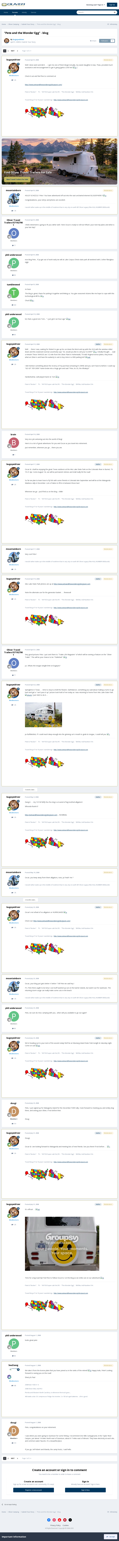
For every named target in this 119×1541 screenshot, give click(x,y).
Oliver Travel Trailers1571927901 (13, 222)
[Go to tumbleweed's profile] (14, 293)
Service (33, 12)
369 (14, 305)
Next (13, 51)
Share (93, 41)
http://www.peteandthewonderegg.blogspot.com (71, 100)
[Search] (114, 12)
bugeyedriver (13, 59)
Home (6, 12)
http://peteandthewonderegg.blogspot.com (41, 815)
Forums (15, 12)
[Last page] (17, 50)
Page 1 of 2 (26, 51)
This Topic (105, 12)
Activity (24, 12)
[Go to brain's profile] (14, 442)
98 (15, 275)
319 (14, 1124)
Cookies (66, 1525)
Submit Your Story (29, 42)
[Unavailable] (36, 948)
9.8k (14, 1385)
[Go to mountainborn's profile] (14, 198)
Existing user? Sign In (95, 5)
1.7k (14, 211)
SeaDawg (13, 1365)
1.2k (14, 80)
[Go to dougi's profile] (14, 1111)
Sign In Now (85, 1490)
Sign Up (112, 5)
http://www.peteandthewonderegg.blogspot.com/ (43, 85)
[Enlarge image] (74, 67)
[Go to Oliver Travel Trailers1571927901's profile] (14, 233)
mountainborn (13, 190)
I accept (111, 1537)
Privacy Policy (55, 1525)
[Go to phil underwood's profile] (14, 263)
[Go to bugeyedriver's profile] (6, 40)
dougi (13, 1103)
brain (13, 434)
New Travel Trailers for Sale (17, 179)
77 (15, 245)
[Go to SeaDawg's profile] (14, 1373)
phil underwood (13, 254)
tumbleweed (13, 284)
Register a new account (33, 1490)
